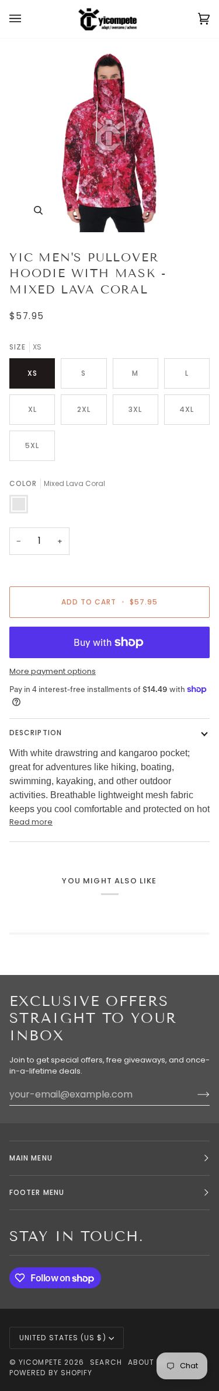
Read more (31, 821)
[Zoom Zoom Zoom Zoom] (109, 139)
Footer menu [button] (36, 1192)
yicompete (40, 1362)
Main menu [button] (31, 1158)
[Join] (194, 1094)
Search (105, 1362)
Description (35, 733)
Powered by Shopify (50, 1373)
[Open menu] (26, 19)
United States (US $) (62, 1338)
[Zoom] (38, 210)
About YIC (149, 1362)
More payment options (52, 671)
